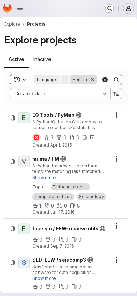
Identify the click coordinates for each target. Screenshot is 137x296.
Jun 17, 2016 (62, 212)
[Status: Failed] (36, 137)
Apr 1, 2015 (61, 145)
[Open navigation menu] (20, 8)
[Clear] (105, 79)
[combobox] (60, 93)
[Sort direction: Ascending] (116, 93)
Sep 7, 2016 (62, 246)
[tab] (16, 59)
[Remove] (93, 79)
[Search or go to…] (109, 8)
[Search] (116, 79)
